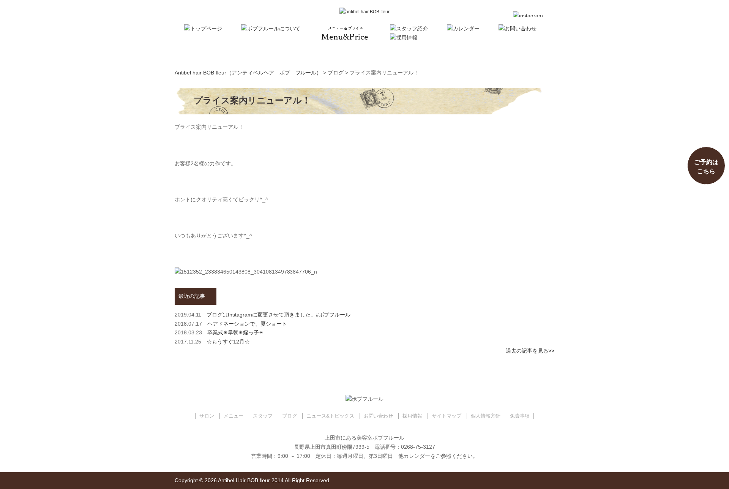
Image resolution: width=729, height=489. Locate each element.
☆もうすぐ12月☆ (228, 342)
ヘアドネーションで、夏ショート (247, 324)
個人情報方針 (485, 416)
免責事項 (520, 416)
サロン (206, 416)
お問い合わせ (378, 416)
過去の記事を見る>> (530, 351)
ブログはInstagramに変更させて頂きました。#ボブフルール (279, 315)
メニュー (233, 416)
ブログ (289, 416)
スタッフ (263, 416)
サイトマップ (446, 416)
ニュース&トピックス (330, 416)
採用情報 (412, 416)
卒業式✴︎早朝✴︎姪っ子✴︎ (235, 332)
